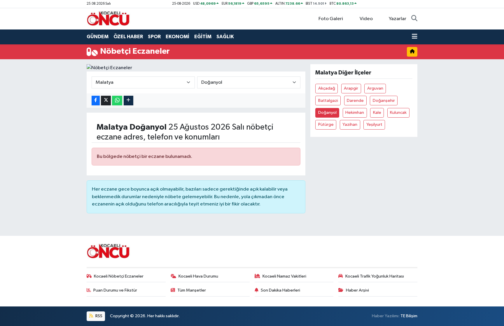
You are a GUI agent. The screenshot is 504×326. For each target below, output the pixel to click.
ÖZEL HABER (128, 36)
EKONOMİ (177, 36)
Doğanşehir (384, 100)
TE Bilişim (408, 316)
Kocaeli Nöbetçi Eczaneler (119, 276)
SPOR (154, 36)
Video (366, 18)
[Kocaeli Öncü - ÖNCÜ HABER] (108, 18)
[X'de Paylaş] (106, 100)
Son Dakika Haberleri (280, 290)
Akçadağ (326, 88)
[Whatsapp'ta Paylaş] (117, 100)
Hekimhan (354, 112)
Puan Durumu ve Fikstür (115, 290)
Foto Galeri (330, 18)
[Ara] (414, 19)
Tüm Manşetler (191, 290)
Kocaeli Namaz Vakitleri (284, 276)
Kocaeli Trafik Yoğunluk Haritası (374, 276)
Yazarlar (397, 18)
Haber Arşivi (357, 290)
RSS (98, 316)
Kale (377, 112)
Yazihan (349, 124)
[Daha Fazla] (128, 100)
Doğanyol (327, 112)
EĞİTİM (202, 36)
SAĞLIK (225, 36)
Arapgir (351, 88)
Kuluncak (398, 112)
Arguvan (375, 88)
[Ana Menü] (414, 37)
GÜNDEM (97, 36)
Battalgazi (328, 100)
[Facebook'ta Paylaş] (96, 100)
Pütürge (326, 124)
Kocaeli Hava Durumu (198, 276)
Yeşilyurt (374, 124)
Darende (355, 100)
